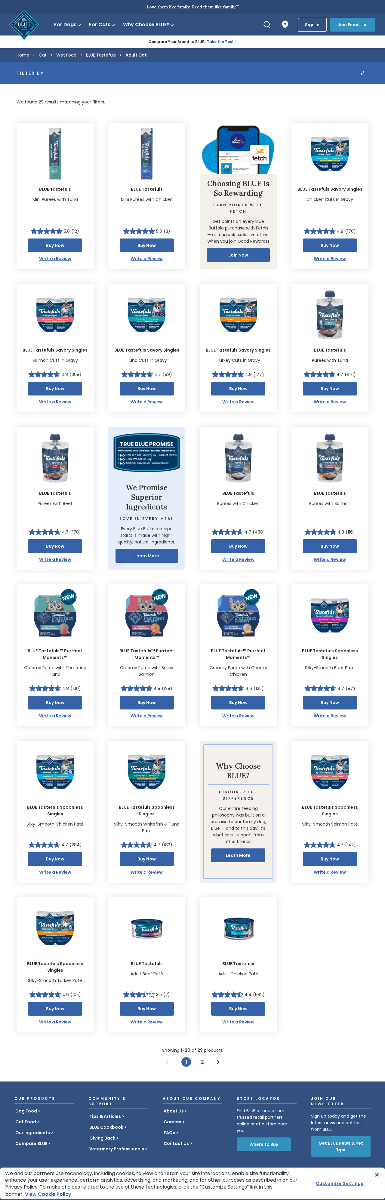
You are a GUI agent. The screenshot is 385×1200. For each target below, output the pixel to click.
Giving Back (102, 1138)
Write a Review (55, 259)
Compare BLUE (31, 1143)
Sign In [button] (312, 25)
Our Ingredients (32, 1133)
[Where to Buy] (285, 24)
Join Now (238, 255)
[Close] (376, 1174)
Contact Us (176, 1143)
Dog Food (26, 1111)
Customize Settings (340, 1183)
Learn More (146, 556)
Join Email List (352, 25)
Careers (172, 1122)
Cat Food (25, 1122)
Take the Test (220, 41)
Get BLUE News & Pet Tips (341, 1146)
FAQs (169, 1133)
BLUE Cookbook (106, 1127)
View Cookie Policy (48, 1194)
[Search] (267, 24)
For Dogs (65, 24)
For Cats (99, 24)
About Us (174, 1111)
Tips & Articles (105, 1116)
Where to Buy (263, 1144)
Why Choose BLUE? (146, 24)
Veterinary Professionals (116, 1149)
